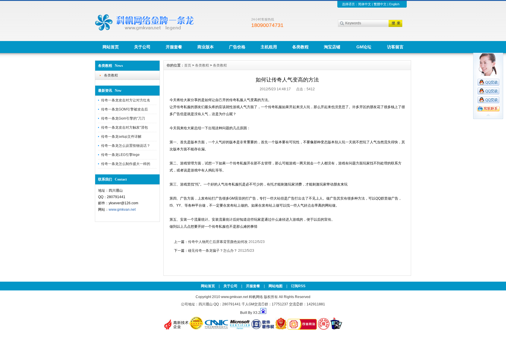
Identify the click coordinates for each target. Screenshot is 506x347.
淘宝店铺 (332, 47)
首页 (187, 65)
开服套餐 (174, 47)
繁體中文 (380, 4)
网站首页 (110, 47)
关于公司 (142, 47)
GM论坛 (363, 47)
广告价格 (237, 47)
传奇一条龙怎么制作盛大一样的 (125, 164)
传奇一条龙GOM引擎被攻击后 (124, 109)
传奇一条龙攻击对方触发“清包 (124, 127)
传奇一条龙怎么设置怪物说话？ (125, 146)
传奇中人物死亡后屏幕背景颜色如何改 (218, 242)
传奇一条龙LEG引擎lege (120, 155)
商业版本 (205, 47)
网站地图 (276, 286)
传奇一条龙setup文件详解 (121, 137)
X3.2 (256, 313)
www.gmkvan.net (122, 209)
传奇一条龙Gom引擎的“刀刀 (123, 118)
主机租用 (269, 47)
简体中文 (364, 4)
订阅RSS (298, 286)
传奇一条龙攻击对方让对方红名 (125, 100)
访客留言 (395, 47)
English (394, 4)
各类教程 (300, 47)
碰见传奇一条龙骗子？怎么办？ (212, 251)
